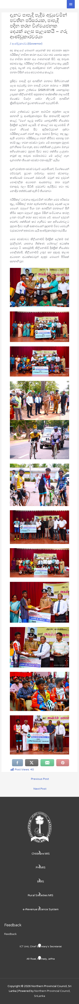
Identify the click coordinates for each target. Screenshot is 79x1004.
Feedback (10, 934)
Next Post (39, 789)
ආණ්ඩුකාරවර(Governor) (27, 43)
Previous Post (40, 779)
